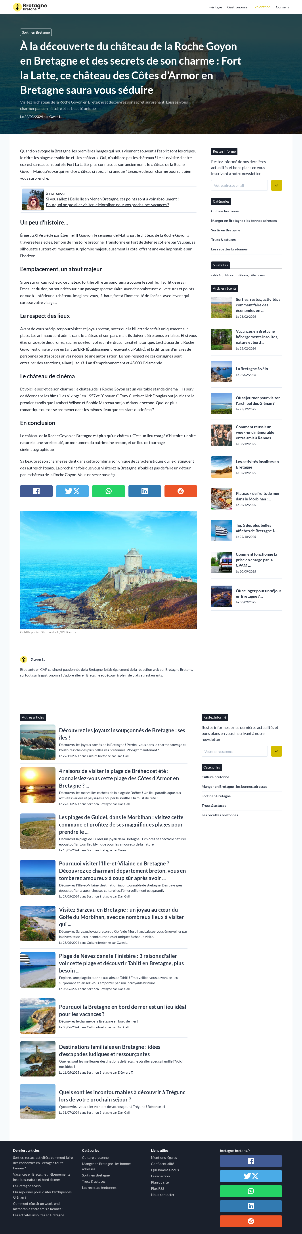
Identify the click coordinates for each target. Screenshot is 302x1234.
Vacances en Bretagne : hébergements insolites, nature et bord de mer (41, 1177)
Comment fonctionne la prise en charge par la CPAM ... (256, 560)
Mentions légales (164, 1157)
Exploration (262, 7)
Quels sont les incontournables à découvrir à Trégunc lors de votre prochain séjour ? (122, 1096)
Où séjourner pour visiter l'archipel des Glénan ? (258, 400)
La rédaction (160, 1176)
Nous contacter (162, 1194)
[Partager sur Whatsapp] (108, 491)
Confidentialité (162, 1163)
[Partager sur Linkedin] (144, 491)
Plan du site (160, 1182)
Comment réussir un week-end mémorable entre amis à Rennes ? (38, 1206)
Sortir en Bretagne (36, 32)
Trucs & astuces (223, 239)
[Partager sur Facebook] (36, 491)
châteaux (242, 275)
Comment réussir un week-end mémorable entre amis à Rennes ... (255, 432)
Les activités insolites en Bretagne (257, 464)
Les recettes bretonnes (229, 249)
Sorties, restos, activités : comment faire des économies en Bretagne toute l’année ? (43, 1162)
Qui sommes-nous (165, 1170)
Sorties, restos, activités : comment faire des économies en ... (258, 305)
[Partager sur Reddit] (180, 491)
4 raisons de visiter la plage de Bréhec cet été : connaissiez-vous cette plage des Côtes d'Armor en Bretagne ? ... (119, 778)
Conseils (282, 7)
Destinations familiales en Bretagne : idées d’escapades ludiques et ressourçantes (109, 1050)
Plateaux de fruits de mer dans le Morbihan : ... (258, 496)
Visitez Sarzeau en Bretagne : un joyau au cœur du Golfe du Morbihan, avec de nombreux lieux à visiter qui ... (121, 916)
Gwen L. (55, 116)
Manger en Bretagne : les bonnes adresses (244, 220)
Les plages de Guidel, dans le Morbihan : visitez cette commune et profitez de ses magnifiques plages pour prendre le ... (121, 824)
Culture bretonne (225, 211)
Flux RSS (157, 1188)
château (157, 164)
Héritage (215, 7)
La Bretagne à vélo (252, 368)
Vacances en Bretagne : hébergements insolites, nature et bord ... (257, 337)
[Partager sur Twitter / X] (72, 491)
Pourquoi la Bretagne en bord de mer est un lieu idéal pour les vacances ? (122, 1010)
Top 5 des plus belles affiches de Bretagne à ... (257, 528)
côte (253, 275)
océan (261, 275)
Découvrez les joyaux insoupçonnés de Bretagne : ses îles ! (122, 734)
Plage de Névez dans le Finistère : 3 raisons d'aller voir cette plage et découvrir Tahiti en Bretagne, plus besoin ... (121, 963)
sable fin (216, 275)
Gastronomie (237, 7)
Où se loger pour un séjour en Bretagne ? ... (258, 593)
